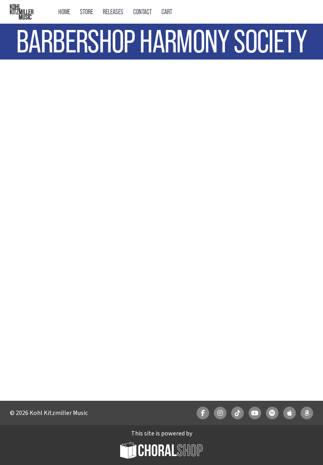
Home (64, 11)
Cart (167, 11)
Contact (142, 11)
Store (86, 11)
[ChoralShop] (161, 451)
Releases (113, 11)
